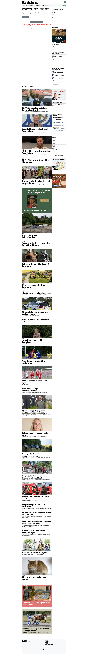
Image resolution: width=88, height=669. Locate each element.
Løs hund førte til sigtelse (57, 81)
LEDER (23, 233)
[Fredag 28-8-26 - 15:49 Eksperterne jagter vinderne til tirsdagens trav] (37, 618)
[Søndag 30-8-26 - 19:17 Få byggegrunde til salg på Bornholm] (37, 276)
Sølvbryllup (54, 25)
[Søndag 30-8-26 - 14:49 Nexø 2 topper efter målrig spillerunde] (37, 352)
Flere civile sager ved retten (57, 72)
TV (50, 5)
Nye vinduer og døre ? (56, 111)
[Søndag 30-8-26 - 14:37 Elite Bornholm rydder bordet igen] (37, 372)
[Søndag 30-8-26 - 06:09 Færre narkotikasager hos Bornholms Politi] (37, 97)
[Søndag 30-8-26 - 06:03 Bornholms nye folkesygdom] (37, 544)
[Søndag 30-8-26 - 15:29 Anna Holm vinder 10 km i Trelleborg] (37, 331)
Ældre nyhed (40, 22)
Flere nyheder (55, 27)
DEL (23, 16)
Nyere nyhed (33, 22)
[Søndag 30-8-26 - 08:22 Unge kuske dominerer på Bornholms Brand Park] (37, 467)
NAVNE (53, 148)
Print (27, 16)
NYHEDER (23, 127)
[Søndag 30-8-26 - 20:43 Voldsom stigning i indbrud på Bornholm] (37, 255)
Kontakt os (47, 641)
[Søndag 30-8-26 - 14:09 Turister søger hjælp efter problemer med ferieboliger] (37, 401)
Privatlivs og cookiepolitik (49, 644)
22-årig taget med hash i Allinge (58, 78)
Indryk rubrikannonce (56, 119)
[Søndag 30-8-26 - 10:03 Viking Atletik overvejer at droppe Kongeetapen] (37, 445)
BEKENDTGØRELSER (45, 5)
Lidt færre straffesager (56, 65)
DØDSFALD (53, 11)
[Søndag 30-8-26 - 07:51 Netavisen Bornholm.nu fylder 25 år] (37, 488)
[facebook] (44, 649)
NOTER (53, 46)
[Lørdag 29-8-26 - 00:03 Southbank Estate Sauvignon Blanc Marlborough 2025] (37, 593)
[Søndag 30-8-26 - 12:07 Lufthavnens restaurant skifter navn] (37, 424)
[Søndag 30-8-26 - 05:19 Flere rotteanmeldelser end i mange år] (37, 565)
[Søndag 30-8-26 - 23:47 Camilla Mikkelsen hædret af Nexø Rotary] (37, 120)
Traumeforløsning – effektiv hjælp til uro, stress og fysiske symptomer (58, 114)
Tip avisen (63, 5)
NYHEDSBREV (37, 5)
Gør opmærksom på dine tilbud (58, 117)
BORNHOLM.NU (31, 5)
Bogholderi (47, 642)
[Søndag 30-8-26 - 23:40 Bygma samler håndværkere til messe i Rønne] (37, 172)
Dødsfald (54, 12)
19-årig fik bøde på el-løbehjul (58, 75)
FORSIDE (24, 5)
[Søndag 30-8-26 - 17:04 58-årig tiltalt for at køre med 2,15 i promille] (37, 303)
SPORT (23, 158)
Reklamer (46, 640)
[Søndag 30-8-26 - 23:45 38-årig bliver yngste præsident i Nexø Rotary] (37, 142)
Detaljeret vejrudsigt (59, 155)
